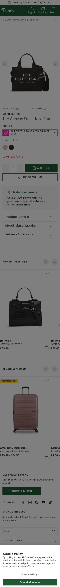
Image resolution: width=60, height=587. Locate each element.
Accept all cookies (30, 582)
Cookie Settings (30, 575)
